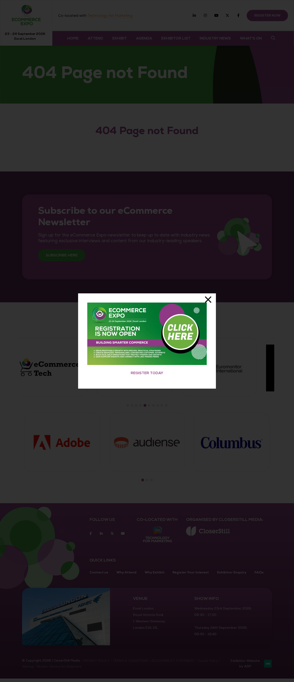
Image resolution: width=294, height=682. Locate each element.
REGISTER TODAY (147, 373)
